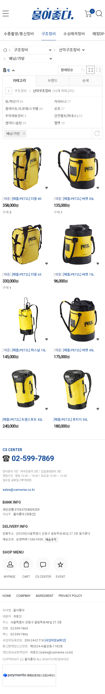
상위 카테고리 (8, 90)
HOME (7, 596)
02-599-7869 (33, 458)
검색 (99, 13)
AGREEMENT (45, 596)
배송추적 (51, 540)
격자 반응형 (90, 70)
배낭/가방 (13, 134)
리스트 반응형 (98, 70)
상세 (85, 81)
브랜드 (53, 81)
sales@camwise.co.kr (19, 490)
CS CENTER (12, 450)
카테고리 (19, 81)
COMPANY (23, 596)
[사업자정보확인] (55, 640)
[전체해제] (97, 133)
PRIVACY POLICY (70, 596)
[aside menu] (6, 13)
